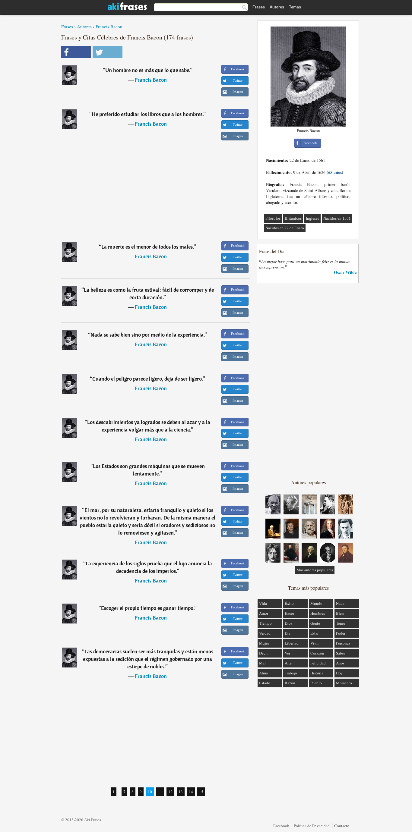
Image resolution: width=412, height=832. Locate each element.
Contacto (341, 825)
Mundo (316, 603)
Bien (340, 613)
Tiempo (265, 623)
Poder (340, 633)
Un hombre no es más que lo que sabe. (147, 70)
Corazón (317, 653)
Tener (340, 623)
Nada (340, 603)
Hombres (317, 613)
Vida (263, 603)
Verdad (265, 633)
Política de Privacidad (312, 825)
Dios (288, 623)
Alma (263, 673)
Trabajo (291, 673)
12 (170, 791)
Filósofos (272, 218)
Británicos (293, 218)
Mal (262, 663)
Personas (343, 643)
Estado (264, 683)
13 (181, 791)
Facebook (281, 825)
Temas (295, 7)
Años (340, 663)
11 (160, 791)
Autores (277, 7)
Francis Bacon (109, 27)
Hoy (339, 673)
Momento (344, 683)
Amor (263, 613)
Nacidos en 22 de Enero (284, 228)
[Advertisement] (155, 192)
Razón (290, 683)
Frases (258, 7)
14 (191, 791)
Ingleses (312, 218)
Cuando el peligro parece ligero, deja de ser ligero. (147, 378)
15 (201, 791)
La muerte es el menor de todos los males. (147, 246)
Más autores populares (314, 570)
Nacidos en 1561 (337, 218)
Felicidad (318, 663)
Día (287, 633)
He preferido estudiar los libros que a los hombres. (148, 114)
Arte (288, 663)
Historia (316, 673)
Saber (340, 653)
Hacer (289, 613)
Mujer (264, 643)
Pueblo (316, 683)
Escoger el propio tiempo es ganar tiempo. (148, 607)
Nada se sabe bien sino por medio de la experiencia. (147, 334)
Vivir (314, 643)
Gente (315, 623)
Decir (263, 653)
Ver (287, 653)
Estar (314, 633)
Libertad (292, 643)
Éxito (289, 603)
